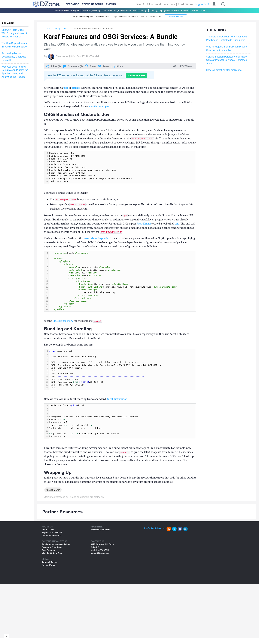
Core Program (48, 550)
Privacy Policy (48, 564)
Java (66, 28)
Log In (199, 4)
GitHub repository (63, 320)
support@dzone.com (100, 553)
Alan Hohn (62, 56)
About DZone (48, 529)
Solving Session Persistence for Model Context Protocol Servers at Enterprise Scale (226, 60)
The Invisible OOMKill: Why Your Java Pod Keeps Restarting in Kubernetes (226, 38)
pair (65, 87)
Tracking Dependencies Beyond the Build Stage (14, 44)
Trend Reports (92, 4)
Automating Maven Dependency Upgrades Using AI (13, 57)
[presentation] (122, 167)
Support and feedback (52, 532)
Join (208, 4)
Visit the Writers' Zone (52, 553)
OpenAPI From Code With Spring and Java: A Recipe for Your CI (14, 33)
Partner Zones (198, 10)
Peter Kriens (144, 223)
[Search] (222, 4)
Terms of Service (49, 561)
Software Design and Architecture (120, 10)
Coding (143, 10)
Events (111, 4)
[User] (214, 4)
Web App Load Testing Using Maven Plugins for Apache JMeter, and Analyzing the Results (14, 72)
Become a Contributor (52, 547)
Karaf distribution (116, 399)
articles (76, 87)
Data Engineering (91, 10)
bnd (177, 223)
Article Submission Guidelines (56, 544)
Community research (51, 535)
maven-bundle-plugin (96, 238)
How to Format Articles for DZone (224, 70)
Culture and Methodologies (66, 10)
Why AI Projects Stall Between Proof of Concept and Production (226, 48)
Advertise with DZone (100, 529)
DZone (47, 28)
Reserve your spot (175, 16)
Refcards (72, 4)
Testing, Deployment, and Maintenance (169, 10)
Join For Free (136, 75)
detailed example (99, 106)
